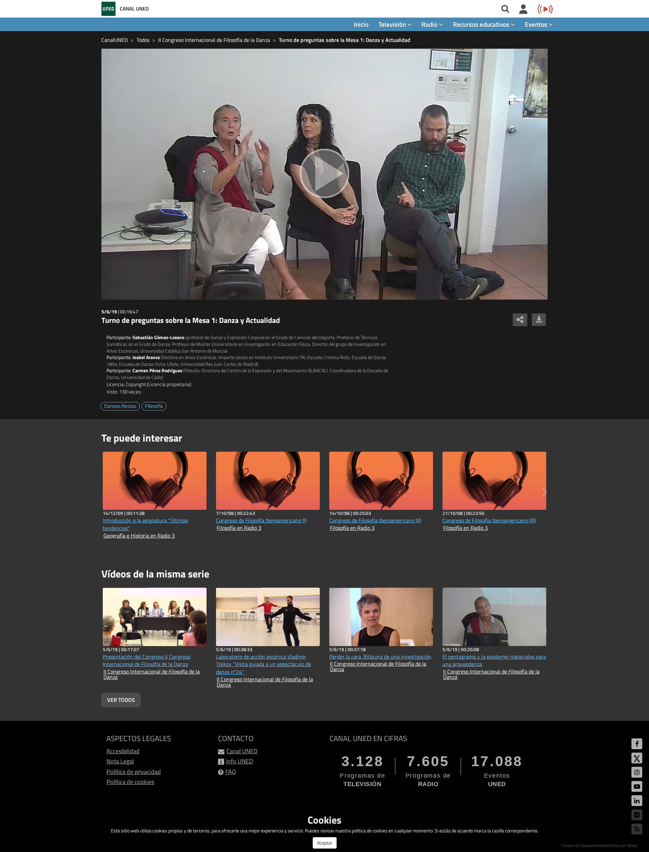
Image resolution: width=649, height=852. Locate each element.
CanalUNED (114, 40)
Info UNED (239, 761)
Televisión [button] (393, 24)
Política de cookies (130, 781)
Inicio (361, 24)
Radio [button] (430, 24)
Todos (143, 40)
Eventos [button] (537, 24)
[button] (544, 492)
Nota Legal (120, 761)
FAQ (230, 771)
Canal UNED (242, 751)
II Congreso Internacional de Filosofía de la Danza (214, 40)
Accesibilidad (123, 751)
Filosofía (154, 406)
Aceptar (324, 842)
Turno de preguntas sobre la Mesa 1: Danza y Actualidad (344, 40)
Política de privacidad (133, 771)
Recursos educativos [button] (482, 24)
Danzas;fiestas (120, 406)
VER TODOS (121, 700)
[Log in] (523, 9)
